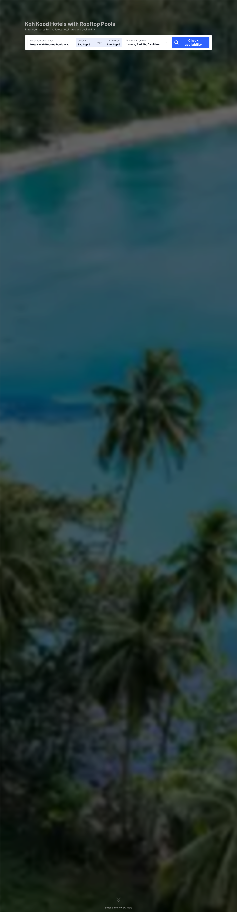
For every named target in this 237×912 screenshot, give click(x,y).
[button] (209, 5)
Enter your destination (41, 40)
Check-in (82, 40)
